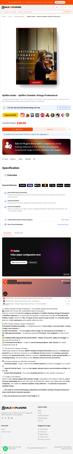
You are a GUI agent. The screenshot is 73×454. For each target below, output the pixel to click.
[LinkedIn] (12, 418)
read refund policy (63, 224)
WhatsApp (28, 159)
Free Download (63, 107)
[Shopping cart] (61, 7)
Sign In (3, 429)
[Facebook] (2, 418)
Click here (43, 134)
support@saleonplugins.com (37, 448)
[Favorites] (65, 7)
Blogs (39, 410)
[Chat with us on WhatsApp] (5, 448)
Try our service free (14, 2)
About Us (40, 420)
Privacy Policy (44, 437)
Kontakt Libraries (19, 16)
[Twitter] (5, 418)
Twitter (20, 159)
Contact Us (43, 432)
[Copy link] (34, 159)
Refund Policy (44, 434)
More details (65, 219)
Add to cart (19, 129)
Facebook (12, 159)
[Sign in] (70, 7)
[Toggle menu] (57, 7)
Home (4, 16)
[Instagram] (9, 418)
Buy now (50, 129)
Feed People (44, 429)
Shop (10, 16)
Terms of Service (45, 439)
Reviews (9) (19, 233)
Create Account (6, 432)
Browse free (60, 2)
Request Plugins (42, 418)
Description (7, 233)
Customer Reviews (43, 415)
